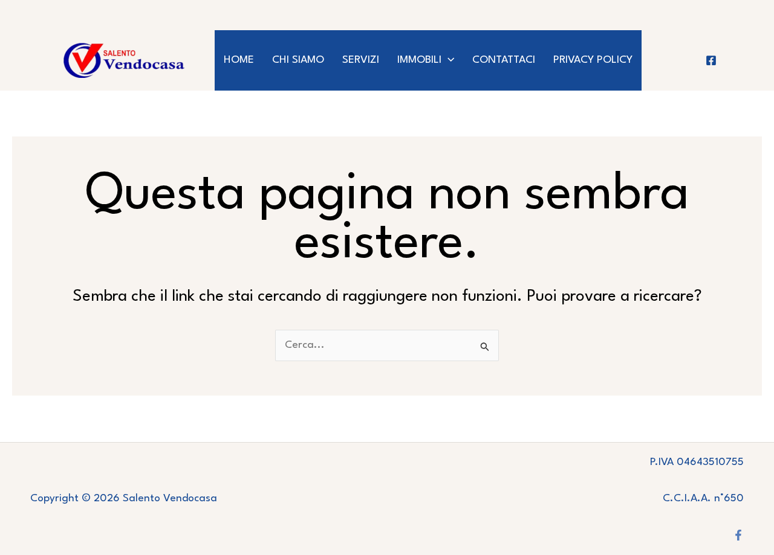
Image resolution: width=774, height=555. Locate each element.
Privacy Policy (593, 60)
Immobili (419, 60)
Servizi (360, 60)
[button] (447, 60)
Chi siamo (298, 60)
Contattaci (503, 60)
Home (239, 60)
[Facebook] (711, 60)
